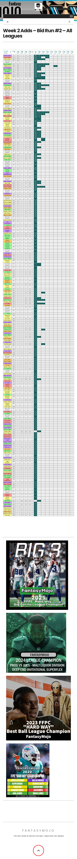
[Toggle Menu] (71, 16)
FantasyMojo (38, 830)
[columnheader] (7, 52)
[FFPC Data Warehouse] (38, 7)
